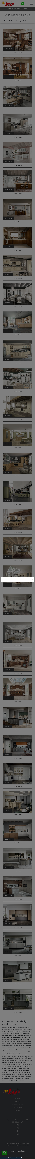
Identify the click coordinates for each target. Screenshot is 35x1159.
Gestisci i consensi (17, 1158)
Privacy (2, 1158)
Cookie (7, 1158)
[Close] (32, 579)
